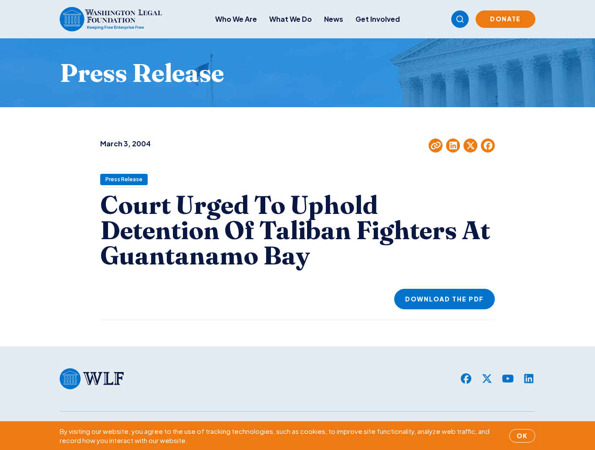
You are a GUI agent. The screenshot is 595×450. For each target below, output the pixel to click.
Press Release (123, 179)
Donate (505, 19)
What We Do (290, 19)
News (333, 19)
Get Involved (377, 19)
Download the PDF (444, 299)
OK (522, 436)
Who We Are (236, 19)
